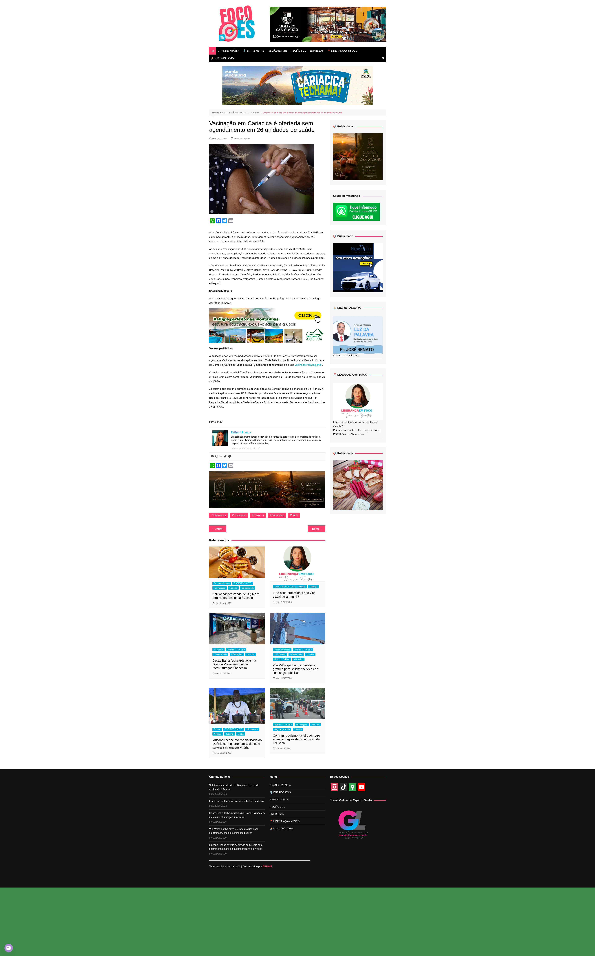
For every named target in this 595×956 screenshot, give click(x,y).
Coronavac (240, 515)
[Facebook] (221, 456)
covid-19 (259, 515)
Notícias (238, 138)
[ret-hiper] (358, 267)
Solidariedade (248, 588)
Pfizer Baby (278, 515)
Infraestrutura (296, 654)
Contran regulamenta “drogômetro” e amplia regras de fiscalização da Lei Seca (297, 739)
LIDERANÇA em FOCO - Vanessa (289, 587)
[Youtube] (212, 456)
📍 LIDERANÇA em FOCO (342, 50)
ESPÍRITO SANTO (242, 583)
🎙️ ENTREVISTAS (253, 50)
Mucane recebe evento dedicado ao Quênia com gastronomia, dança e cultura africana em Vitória (237, 743)
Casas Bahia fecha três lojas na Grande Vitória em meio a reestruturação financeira (234, 664)
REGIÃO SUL (298, 50)
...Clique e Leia (356, 434)
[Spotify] (229, 456)
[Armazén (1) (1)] (328, 24)
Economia (218, 650)
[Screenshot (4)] (358, 484)
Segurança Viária (282, 729)
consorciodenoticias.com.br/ (245, 448)
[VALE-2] (358, 156)
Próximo (315, 528)
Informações (219, 588)
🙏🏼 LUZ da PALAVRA (223, 58)
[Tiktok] (225, 456)
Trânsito (298, 729)
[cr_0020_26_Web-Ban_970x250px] (297, 85)
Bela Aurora (220, 515)
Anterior (219, 528)
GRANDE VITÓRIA (228, 50)
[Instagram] (216, 456)
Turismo (229, 734)
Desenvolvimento (221, 583)
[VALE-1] (267, 489)
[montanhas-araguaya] (267, 325)
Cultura (217, 729)
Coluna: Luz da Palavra (346, 355)
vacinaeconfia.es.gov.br (308, 364)
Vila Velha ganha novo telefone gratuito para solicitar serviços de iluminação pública (295, 669)
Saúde (247, 138)
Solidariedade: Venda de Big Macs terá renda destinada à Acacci (234, 787)
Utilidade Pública (281, 659)
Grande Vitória (220, 654)
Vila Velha (298, 659)
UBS (295, 515)
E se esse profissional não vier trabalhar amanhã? (236, 801)
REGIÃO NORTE (277, 50)
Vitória (240, 734)
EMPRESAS (317, 50)
